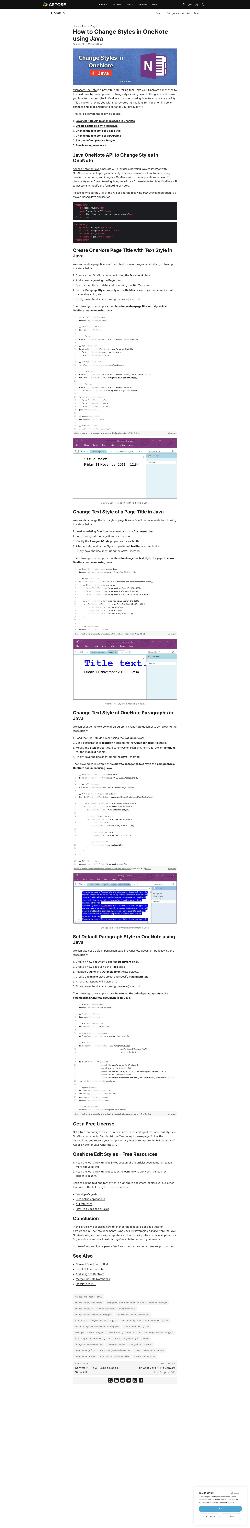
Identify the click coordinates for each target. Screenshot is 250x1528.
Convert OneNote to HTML (92, 1264)
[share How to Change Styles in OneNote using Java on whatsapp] (135, 1381)
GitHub (137, 433)
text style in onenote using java (89, 1332)
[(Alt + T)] (64, 13)
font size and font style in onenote (133, 1314)
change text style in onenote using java (93, 1314)
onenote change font (85, 1350)
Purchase (116, 4)
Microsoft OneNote (85, 89)
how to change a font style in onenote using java (145, 1320)
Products (103, 4)
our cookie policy (227, 1502)
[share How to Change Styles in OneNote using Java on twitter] (110, 1381)
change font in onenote (140, 1344)
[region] (125, 373)
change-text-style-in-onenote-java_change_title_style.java (99, 634)
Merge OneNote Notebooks (93, 1278)
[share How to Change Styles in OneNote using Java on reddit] (122, 1381)
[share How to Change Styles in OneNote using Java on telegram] (141, 1381)
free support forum (161, 1246)
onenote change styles (144, 1356)
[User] (196, 4)
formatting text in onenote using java (92, 1338)
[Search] (203, 4)
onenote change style (85, 1356)
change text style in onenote (88, 1344)
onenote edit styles (116, 1344)
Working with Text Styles (103, 1162)
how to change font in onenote (149, 1350)
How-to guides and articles (92, 1208)
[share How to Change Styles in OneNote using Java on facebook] (128, 1381)
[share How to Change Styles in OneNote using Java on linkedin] (116, 1381)
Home (56, 13)
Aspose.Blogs (89, 26)
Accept (220, 1509)
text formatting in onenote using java (156, 1332)
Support (129, 4)
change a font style (158, 1302)
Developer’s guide (86, 1194)
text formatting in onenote (121, 1332)
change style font (105, 1308)
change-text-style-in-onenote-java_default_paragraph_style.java (102, 1114)
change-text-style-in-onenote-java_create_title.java (96, 433)
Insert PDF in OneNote (90, 1269)
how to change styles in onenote (115, 1350)
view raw (172, 433)
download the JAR (92, 192)
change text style (127, 1308)
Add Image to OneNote (90, 1274)
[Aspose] (54, 4)
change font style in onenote (88, 1302)
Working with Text (99, 1171)
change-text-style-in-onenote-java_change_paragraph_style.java (102, 868)
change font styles (84, 1308)
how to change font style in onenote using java (97, 1326)
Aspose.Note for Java (86, 168)
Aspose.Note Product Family (88, 1296)
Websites (142, 4)
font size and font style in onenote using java (96, 1320)
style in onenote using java (136, 1326)
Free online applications (90, 1199)
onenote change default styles (114, 1356)
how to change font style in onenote (131, 1338)
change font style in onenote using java (125, 1302)
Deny (231, 1517)
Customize (209, 1517)
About (154, 4)
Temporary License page (134, 1136)
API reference (84, 1203)
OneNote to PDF (86, 1283)
